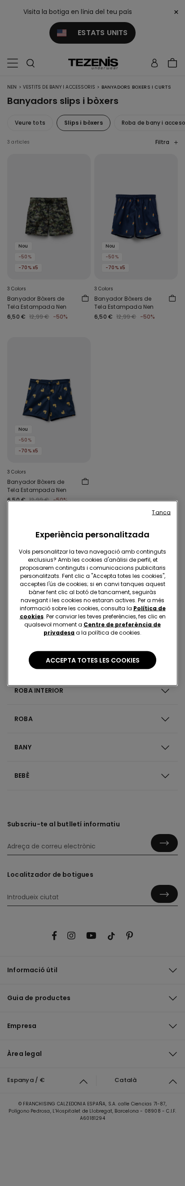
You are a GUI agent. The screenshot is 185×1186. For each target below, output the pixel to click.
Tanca (161, 512)
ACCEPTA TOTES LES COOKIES (93, 659)
